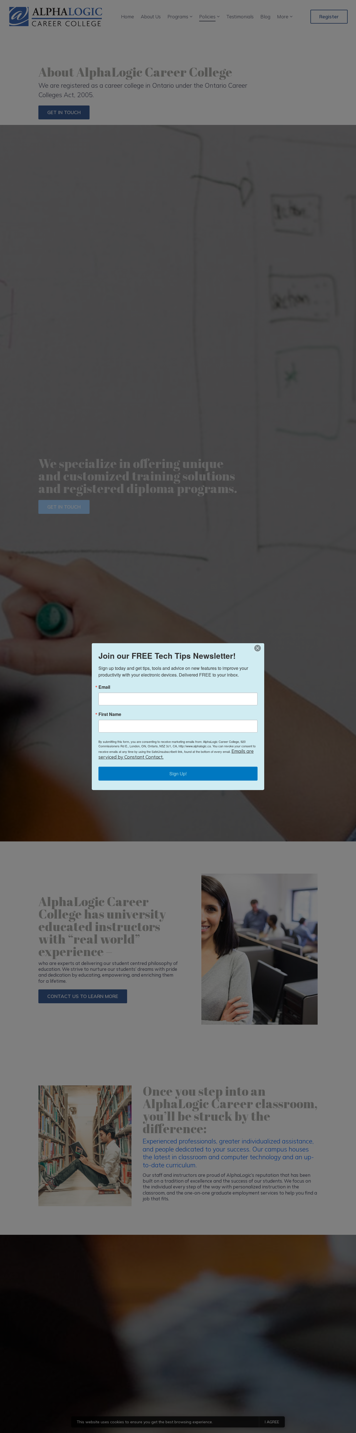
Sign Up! (178, 773)
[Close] (259, 648)
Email (104, 687)
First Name (109, 714)
